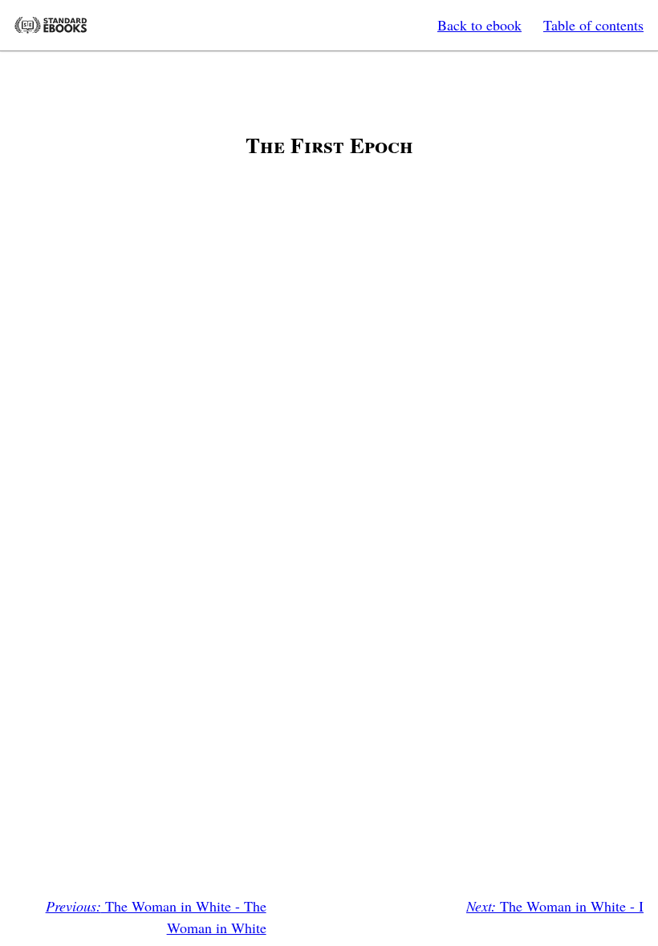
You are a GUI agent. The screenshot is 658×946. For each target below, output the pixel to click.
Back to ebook (479, 24)
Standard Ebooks (50, 25)
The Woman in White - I (555, 906)
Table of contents (593, 24)
